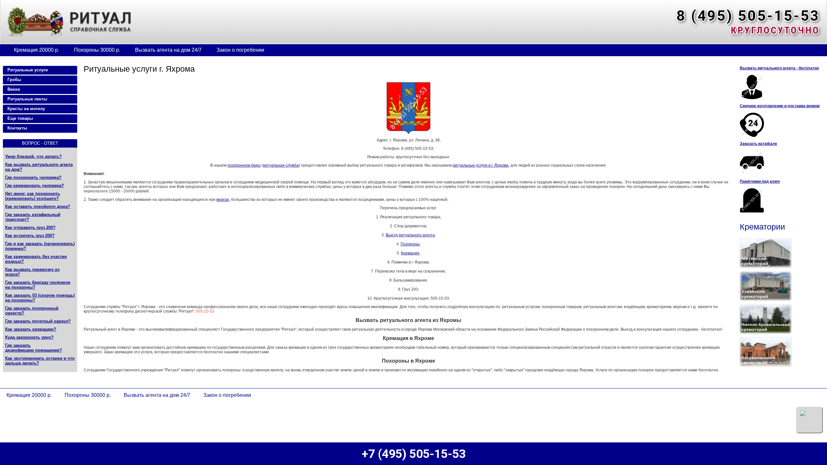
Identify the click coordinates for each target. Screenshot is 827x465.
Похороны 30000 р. (97, 50)
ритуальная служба (281, 165)
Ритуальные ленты (27, 99)
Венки (13, 89)
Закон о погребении (240, 50)
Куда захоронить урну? (29, 337)
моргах (222, 199)
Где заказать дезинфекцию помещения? (33, 348)
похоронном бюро (244, 165)
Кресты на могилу (26, 108)
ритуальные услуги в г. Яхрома (480, 165)
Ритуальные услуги (27, 69)
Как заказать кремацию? (30, 329)
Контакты (17, 128)
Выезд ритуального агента (410, 235)
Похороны (410, 244)
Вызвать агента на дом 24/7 (168, 50)
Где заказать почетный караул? (38, 321)
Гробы (14, 79)
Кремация (410, 253)
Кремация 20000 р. (36, 50)
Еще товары (20, 118)
